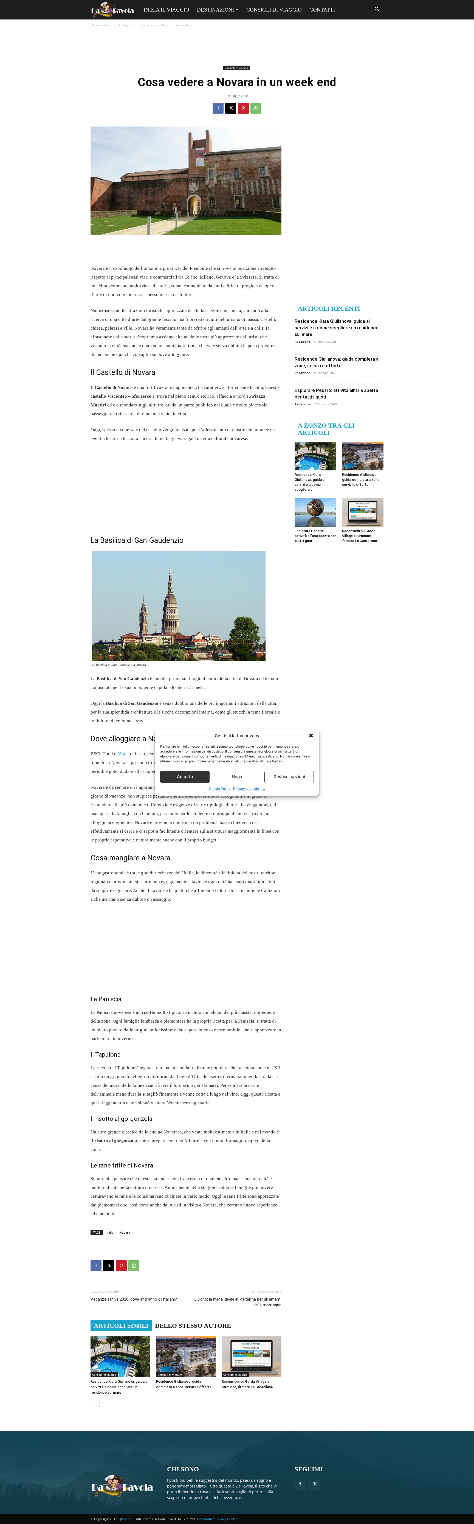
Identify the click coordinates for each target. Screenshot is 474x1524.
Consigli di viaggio (274, 10)
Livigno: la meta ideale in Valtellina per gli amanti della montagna (237, 1302)
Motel (123, 753)
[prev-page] (94, 1403)
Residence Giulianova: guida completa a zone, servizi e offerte (361, 480)
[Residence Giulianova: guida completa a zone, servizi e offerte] (186, 1356)
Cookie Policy (219, 789)
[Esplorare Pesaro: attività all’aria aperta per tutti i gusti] (315, 512)
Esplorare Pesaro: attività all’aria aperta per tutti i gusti (315, 536)
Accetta (185, 776)
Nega (237, 776)
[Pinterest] (243, 108)
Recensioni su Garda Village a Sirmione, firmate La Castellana (359, 536)
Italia (109, 1232)
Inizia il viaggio (166, 10)
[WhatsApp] (255, 108)
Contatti (322, 10)
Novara (124, 1232)
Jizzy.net (126, 1519)
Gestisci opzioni (289, 776)
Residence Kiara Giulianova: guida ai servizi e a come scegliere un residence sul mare (119, 1386)
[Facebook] (218, 108)
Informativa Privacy (211, 1519)
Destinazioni (215, 10)
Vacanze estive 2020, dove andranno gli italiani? (134, 1299)
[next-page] (102, 1403)
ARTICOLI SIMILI (121, 1325)
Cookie (232, 1519)
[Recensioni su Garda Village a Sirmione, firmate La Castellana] (251, 1356)
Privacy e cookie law (249, 789)
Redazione (302, 341)
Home (95, 25)
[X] (230, 108)
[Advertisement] (237, 46)
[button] (311, 735)
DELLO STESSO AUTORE (193, 1325)
